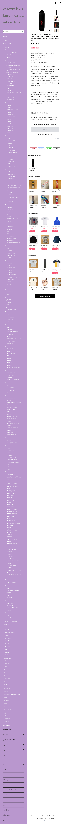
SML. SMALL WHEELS (13, 523)
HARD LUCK (10, 270)
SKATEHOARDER (12, 509)
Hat (6, 666)
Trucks (6, 691)
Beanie (7, 663)
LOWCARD (10, 336)
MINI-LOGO (10, 360)
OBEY (8, 385)
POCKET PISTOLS (12, 416)
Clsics (8, 145)
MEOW (9, 358)
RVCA (8, 469)
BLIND (9, 121)
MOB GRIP (10, 363)
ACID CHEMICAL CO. (13, 65)
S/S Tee (7, 646)
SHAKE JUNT (11, 491)
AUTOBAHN (10, 99)
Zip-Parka (8, 630)
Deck (5, 685)
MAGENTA (10, 351)
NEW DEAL (10, 375)
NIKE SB (9, 377)
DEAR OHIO (10, 172)
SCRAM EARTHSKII (13, 486)
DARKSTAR (10, 179)
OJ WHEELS (10, 390)
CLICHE (9, 143)
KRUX (8, 321)
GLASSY (9, 251)
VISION (9, 593)
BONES (9, 124)
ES (7, 214)
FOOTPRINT (11, 236)
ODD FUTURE (11, 388)
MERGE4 (9, 356)
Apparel (6, 624)
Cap (6, 661)
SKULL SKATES (11, 516)
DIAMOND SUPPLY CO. (14, 185)
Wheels (6, 697)
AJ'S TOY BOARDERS (13, 70)
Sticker (7, 678)
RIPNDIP (9, 455)
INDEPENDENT (12, 292)
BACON (9, 105)
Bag (5, 669)
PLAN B (9, 414)
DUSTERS (10, 202)
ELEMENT (10, 207)
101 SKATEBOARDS (13, 52)
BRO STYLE (10, 128)
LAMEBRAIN (11, 329)
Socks (7, 655)
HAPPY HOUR (11, 268)
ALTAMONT (10, 76)
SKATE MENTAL (12, 511)
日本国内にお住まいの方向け (45, 134)
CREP (8, 164)
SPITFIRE (10, 532)
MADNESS (10, 349)
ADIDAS (9, 67)
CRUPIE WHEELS (12, 166)
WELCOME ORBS (12, 608)
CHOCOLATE (11, 141)
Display (6, 682)
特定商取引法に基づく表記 (47, 815)
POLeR (9, 421)
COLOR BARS (11, 150)
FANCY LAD (10, 227)
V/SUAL (9, 595)
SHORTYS (10, 498)
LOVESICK (10, 334)
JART (8, 304)
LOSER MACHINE (12, 332)
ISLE (8, 294)
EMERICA (10, 209)
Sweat (7, 635)
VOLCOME (10, 597)
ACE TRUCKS (11, 63)
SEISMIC (9, 488)
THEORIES (10, 556)
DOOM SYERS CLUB (13, 197)
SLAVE (9, 518)
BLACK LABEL (11, 117)
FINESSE (9, 229)
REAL (8, 448)
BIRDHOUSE (10, 114)
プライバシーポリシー (34, 815)
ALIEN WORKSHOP (13, 72)
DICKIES (9, 192)
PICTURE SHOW (12, 407)
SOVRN (9, 528)
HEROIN (9, 272)
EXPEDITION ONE (12, 219)
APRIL (8, 88)
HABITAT (10, 265)
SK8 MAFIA (10, 504)
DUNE (8, 199)
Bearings (6, 700)
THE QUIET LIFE (12, 443)
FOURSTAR (10, 240)
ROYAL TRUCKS (12, 460)
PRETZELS (10, 430)
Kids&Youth (7, 710)
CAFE (8, 138)
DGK (8, 183)
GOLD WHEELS (11, 255)
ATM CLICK (10, 97)
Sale (5, 713)
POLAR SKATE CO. (12, 419)
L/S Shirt (8, 638)
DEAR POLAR (11, 174)
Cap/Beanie (7, 658)
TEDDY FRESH (11, 549)
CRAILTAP (10, 148)
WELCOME (10, 605)
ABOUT (5, 40)
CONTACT (6, 725)
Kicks (5, 673)
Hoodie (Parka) (10, 632)
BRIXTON (10, 126)
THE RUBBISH (11, 457)
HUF (8, 286)
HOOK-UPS (10, 279)
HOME (5, 36)
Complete (7, 707)
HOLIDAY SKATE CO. (13, 277)
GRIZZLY (9, 258)
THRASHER (10, 558)
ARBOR (9, 90)
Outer (7, 627)
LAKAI (9, 327)
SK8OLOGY (10, 507)
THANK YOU (11, 554)
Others (7, 652)
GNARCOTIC (11, 253)
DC (8, 181)
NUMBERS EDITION (13, 380)
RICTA (9, 453)
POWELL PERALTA (13, 428)
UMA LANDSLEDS (12, 582)
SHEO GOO (10, 495)
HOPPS (9, 282)
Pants (7, 649)
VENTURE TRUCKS (13, 590)
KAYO (8, 314)
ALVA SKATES (11, 81)
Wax (5, 703)
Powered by (43, 821)
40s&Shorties (11, 55)
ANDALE (9, 83)
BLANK (9, 119)
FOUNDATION (11, 238)
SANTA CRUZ (11, 475)
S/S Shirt (7, 641)
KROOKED (10, 319)
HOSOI (9, 284)
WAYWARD (10, 603)
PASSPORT (10, 400)
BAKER (9, 107)
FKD (8, 231)
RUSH (8, 467)
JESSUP (9, 302)
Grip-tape (7, 688)
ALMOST (9, 79)
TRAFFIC (9, 568)
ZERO (8, 615)
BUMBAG (9, 133)
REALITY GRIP (11, 450)
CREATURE (10, 161)
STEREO (9, 537)
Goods (6, 676)
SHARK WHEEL (11, 493)
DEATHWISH (11, 176)
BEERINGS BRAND (12, 110)
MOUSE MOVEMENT (13, 367)
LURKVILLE (10, 343)
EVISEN (9, 221)
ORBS (8, 392)
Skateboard (8, 716)
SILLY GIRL (10, 500)
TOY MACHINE (11, 565)
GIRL (8, 248)
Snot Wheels (10, 525)
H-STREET (10, 263)
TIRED (9, 563)
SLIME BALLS (11, 521)
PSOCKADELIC (11, 435)
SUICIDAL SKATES (12, 544)
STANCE (9, 534)
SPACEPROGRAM (12, 530)
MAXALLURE (11, 353)
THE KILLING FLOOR (14, 317)
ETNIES (9, 216)
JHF (8, 307)
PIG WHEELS (11, 409)
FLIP (8, 233)
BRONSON (10, 130)
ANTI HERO (10, 86)
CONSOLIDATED (12, 157)
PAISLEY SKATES (12, 398)
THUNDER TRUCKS (13, 561)
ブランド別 (6, 47)
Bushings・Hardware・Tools (12, 694)
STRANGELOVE (12, 539)
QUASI (9, 440)
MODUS (9, 365)
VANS (8, 588)
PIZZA (8, 412)
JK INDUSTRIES (11, 309)
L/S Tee (7, 644)
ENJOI (8, 212)
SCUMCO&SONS (12, 484)
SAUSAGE (10, 481)
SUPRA (9, 541)
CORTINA (10, 159)
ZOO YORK (10, 618)
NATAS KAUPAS (11, 373)
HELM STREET (11, 275)
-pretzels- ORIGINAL (10, 621)
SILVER (9, 502)
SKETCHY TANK (12, 514)
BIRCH (9, 112)
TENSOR (9, 552)
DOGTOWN (10, 195)
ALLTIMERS (10, 74)
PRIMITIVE (10, 432)
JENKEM (9, 300)
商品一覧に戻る (45, 296)
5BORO (9, 57)
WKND (9, 610)
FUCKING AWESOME (13, 243)
